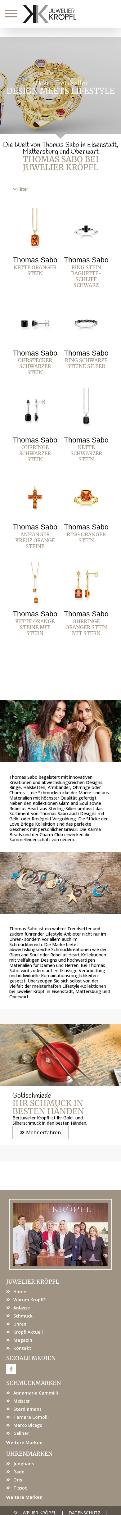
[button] (60, 190)
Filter (22, 189)
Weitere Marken (24, 1442)
